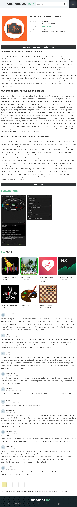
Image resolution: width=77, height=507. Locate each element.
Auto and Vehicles (48, 26)
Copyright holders (52, 504)
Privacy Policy (32, 504)
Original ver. (38, 184)
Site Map (23, 504)
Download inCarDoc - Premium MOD (38, 47)
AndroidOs (20, 4)
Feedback (41, 504)
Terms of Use (63, 504)
